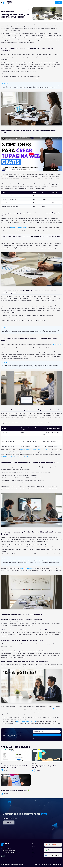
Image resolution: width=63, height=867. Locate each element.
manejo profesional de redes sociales (26, 708)
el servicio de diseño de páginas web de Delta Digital (33, 449)
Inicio (2, 10)
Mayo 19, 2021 (3, 787)
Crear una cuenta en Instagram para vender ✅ (15, 790)
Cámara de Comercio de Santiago (18, 227)
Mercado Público (57, 344)
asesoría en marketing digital (27, 568)
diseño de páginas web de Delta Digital (26, 721)
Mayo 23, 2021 (35, 763)
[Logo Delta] (7, 2)
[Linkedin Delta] (2, 856)
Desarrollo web (8, 10)
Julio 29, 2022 (3, 763)
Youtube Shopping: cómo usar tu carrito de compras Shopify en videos (14, 766)
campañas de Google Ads (47, 305)
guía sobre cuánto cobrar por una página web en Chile (14, 456)
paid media (56, 708)
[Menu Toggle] (1, 2)
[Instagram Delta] (4, 856)
